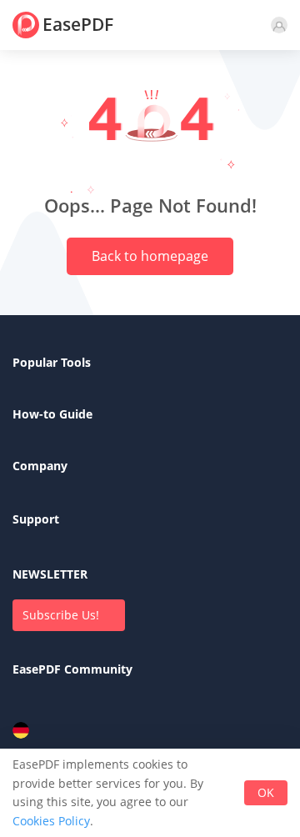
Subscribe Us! (60, 615)
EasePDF (77, 24)
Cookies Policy (51, 821)
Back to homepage (150, 256)
